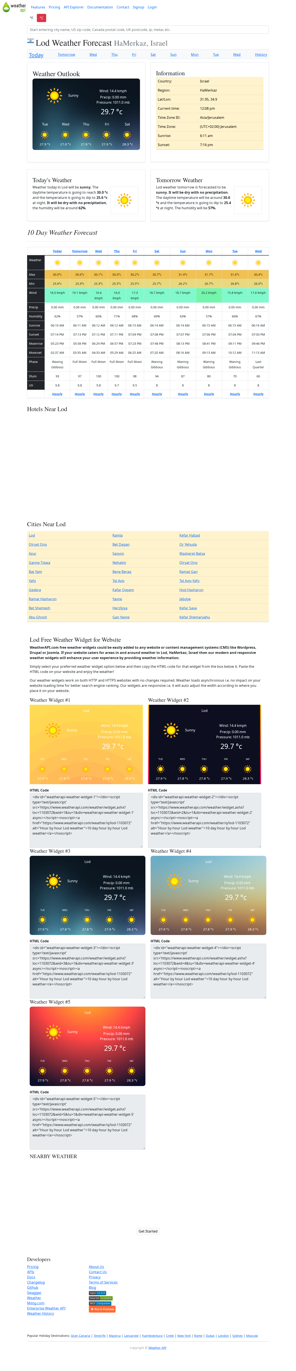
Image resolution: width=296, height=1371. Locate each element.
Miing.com (35, 1303)
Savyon (118, 553)
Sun (173, 54)
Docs (31, 1277)
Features (38, 7)
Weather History (40, 1313)
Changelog (36, 1282)
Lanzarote (131, 1336)
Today (36, 54)
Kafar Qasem (123, 589)
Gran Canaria (80, 1336)
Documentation (100, 7)
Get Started (148, 1231)
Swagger (34, 1292)
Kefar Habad (189, 535)
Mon (194, 54)
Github (32, 1287)
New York (184, 1336)
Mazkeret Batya (192, 553)
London (223, 1336)
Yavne (117, 599)
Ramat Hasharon (43, 599)
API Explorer (74, 7)
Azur (32, 553)
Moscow (252, 1336)
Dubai (210, 1336)
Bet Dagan (121, 544)
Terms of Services (103, 1282)
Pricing (54, 7)
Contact (123, 7)
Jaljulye (185, 599)
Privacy (95, 1277)
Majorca (115, 1336)
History (261, 54)
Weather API (157, 1348)
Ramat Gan (188, 571)
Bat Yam (35, 571)
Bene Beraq (121, 571)
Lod (32, 535)
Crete (170, 1336)
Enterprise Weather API (46, 1308)
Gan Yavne (121, 617)
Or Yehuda (188, 544)
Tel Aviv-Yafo (189, 580)
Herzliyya (119, 608)
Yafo (32, 580)
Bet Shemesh (39, 608)
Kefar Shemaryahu (194, 617)
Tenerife (100, 1336)
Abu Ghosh (38, 617)
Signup (138, 7)
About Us (96, 1266)
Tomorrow (66, 54)
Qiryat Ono (38, 544)
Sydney (237, 1336)
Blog (92, 1287)
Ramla (117, 535)
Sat (153, 54)
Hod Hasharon (191, 589)
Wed (93, 54)
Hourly (57, 394)
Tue (216, 54)
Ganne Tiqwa (39, 562)
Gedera (35, 589)
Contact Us (98, 1272)
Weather (34, 1297)
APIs (30, 1272)
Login (152, 7)
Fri (134, 54)
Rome (198, 1336)
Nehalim (119, 562)
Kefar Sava (188, 608)
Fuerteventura (152, 1336)
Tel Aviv (118, 580)
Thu (114, 54)
